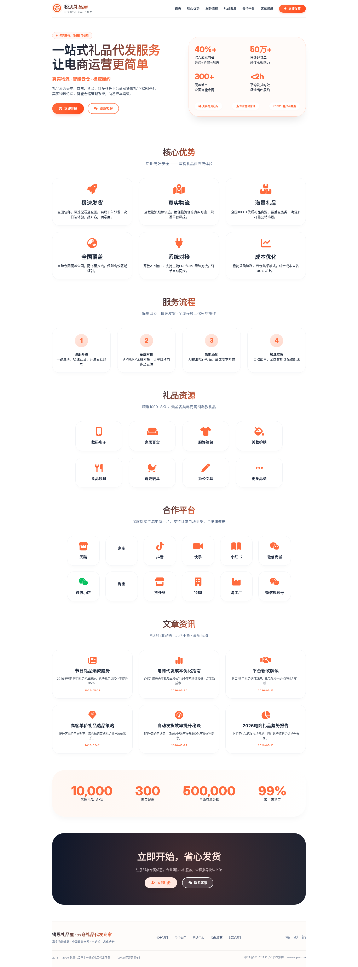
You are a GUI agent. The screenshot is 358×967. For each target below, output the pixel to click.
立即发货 (294, 9)
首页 (178, 8)
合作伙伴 (180, 937)
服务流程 (212, 8)
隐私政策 (217, 937)
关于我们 (162, 937)
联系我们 (235, 937)
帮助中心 (198, 937)
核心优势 (193, 8)
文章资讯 (267, 8)
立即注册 (70, 108)
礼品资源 (230, 8)
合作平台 (248, 8)
